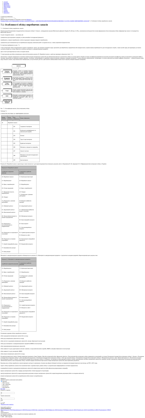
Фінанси (6, 11)
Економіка (6, 3)
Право (5, 8)
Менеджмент (7, 6)
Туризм (5, 10)
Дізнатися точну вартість (7, 404)
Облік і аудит (7, 7)
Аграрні (6, 1)
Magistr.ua (28, 19)
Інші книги (6, 12)
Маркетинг (6, 4)
